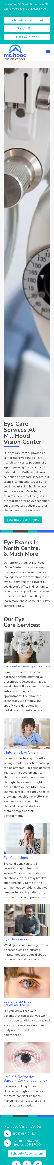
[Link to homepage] (15, 52)
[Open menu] (48, 51)
